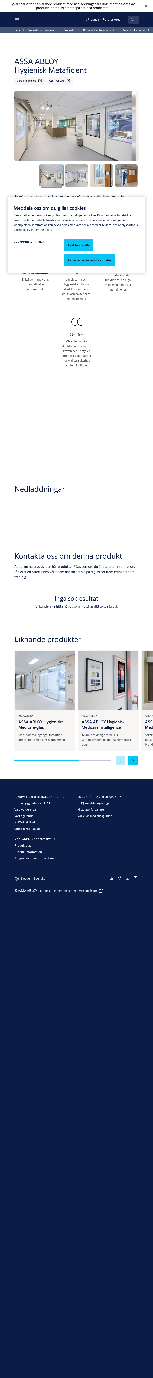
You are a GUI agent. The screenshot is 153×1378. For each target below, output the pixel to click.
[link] (19, 30)
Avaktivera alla (79, 245)
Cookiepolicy (22, 230)
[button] (133, 760)
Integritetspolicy (41, 230)
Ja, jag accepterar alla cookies (90, 260)
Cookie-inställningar (29, 241)
